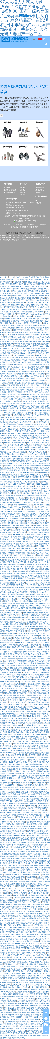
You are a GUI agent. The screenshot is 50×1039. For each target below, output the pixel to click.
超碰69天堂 (24, 695)
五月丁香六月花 (42, 654)
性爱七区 (10, 523)
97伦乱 (30, 856)
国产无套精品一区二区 (27, 516)
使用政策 (7, 224)
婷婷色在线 (16, 369)
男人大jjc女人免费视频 (34, 574)
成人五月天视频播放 (28, 934)
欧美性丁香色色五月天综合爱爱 (17, 721)
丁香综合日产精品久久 (31, 672)
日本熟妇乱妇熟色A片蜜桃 (29, 321)
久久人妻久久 (37, 642)
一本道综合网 (28, 509)
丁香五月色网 (5, 509)
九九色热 (35, 300)
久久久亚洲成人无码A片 (19, 920)
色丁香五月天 (23, 374)
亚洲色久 (36, 335)
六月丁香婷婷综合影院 (28, 682)
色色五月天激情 (12, 293)
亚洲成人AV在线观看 (10, 902)
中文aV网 (36, 348)
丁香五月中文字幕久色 (20, 815)
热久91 (34, 404)
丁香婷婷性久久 (23, 314)
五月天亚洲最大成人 (18, 511)
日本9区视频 (40, 629)
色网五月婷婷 (8, 323)
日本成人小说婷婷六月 (17, 704)
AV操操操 (12, 424)
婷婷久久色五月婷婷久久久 (24, 787)
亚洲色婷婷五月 (28, 668)
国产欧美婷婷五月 (34, 571)
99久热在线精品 (18, 665)
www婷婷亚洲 (11, 856)
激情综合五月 (23, 778)
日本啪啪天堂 (5, 590)
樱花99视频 (35, 325)
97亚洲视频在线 (21, 399)
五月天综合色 (16, 401)
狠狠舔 (19, 679)
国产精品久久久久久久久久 (36, 521)
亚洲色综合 (16, 530)
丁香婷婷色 (36, 957)
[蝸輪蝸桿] (40, 130)
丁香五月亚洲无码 (22, 477)
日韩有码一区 (23, 760)
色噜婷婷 (43, 367)
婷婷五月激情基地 (33, 518)
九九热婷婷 (26, 493)
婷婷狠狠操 (32, 693)
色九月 (8, 606)
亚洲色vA (36, 861)
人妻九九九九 (42, 695)
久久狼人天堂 (22, 633)
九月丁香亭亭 (21, 806)
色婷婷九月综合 (11, 907)
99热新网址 (29, 888)
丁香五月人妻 (7, 493)
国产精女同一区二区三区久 (15, 498)
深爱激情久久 (44, 987)
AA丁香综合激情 (38, 842)
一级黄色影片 (5, 479)
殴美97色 (7, 601)
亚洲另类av (44, 767)
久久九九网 (25, 369)
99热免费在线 (31, 976)
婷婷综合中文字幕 (29, 652)
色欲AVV (35, 636)
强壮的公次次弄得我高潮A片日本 (18, 824)
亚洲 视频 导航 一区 (7, 656)
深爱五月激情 (18, 1010)
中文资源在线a (17, 996)
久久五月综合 (20, 932)
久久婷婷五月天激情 (34, 794)
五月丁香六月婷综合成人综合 (21, 1033)
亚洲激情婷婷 (15, 312)
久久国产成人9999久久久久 (10, 950)
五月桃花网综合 (10, 610)
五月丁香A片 (29, 486)
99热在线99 (35, 886)
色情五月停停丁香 (41, 870)
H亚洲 (33, 507)
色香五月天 (4, 378)
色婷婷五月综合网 (22, 718)
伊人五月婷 (25, 530)
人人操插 (29, 943)
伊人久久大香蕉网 (19, 895)
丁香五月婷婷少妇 (42, 948)
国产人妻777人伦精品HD (18, 833)
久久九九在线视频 (35, 815)
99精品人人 (24, 410)
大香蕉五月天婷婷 (15, 404)
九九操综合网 (35, 645)
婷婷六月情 (11, 548)
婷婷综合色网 (11, 459)
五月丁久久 (38, 302)
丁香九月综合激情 (30, 619)
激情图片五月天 (22, 381)
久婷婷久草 (41, 539)
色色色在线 (16, 438)
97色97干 (20, 447)
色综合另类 (7, 597)
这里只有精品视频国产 (17, 927)
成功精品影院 (26, 309)
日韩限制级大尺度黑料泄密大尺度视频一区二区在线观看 (23, 863)
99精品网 (18, 654)
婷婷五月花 (10, 831)
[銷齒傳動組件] (40, 154)
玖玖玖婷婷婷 (7, 282)
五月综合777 (26, 636)
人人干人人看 (25, 482)
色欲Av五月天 (40, 293)
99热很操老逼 (17, 686)
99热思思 (15, 555)
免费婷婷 (24, 277)
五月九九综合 (11, 1031)
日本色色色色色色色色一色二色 (35, 282)
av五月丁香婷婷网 (42, 578)
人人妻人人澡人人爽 (38, 461)
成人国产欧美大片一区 (22, 739)
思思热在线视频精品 (32, 753)
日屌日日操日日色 (28, 502)
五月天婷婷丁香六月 (26, 293)
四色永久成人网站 (9, 491)
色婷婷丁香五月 (41, 422)
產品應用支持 (39, 187)
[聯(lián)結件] (24, 154)
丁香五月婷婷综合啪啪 (30, 291)
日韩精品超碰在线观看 (11, 482)
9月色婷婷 (28, 564)
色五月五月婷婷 (13, 677)
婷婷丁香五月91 (33, 443)
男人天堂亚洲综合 (15, 351)
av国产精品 (40, 528)
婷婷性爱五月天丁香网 (32, 684)
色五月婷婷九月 (33, 367)
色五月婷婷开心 (31, 932)
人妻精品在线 (15, 479)
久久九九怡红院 (11, 1026)
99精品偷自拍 (14, 695)
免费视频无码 (40, 675)
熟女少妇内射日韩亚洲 (19, 537)
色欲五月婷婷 (39, 387)
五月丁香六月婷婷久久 (41, 943)
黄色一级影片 (25, 737)
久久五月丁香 (12, 507)
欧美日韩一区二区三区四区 (21, 626)
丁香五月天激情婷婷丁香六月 (18, 764)
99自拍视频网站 (16, 725)
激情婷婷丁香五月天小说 (39, 748)
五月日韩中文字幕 (10, 870)
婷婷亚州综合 (30, 665)
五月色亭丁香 (44, 737)
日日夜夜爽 (7, 626)
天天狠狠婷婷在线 (26, 790)
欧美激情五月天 (35, 557)
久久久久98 (16, 985)
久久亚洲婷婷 (17, 1028)
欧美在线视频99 (29, 351)
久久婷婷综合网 (33, 895)
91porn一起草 (25, 353)
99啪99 (40, 971)
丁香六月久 (8, 744)
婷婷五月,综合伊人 (12, 698)
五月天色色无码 (13, 955)
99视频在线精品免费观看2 (9, 854)
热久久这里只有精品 (16, 463)
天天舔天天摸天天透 (18, 969)
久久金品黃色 (32, 771)
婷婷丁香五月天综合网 (14, 567)
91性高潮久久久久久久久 (37, 436)
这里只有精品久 (17, 413)
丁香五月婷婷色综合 (16, 585)
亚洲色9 (25, 691)
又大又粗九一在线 (39, 854)
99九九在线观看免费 (13, 362)
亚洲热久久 (30, 498)
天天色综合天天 (5, 1028)
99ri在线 (18, 431)
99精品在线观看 (16, 509)
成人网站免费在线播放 (15, 594)
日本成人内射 (29, 594)
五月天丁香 (18, 668)
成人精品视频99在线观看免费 (25, 298)
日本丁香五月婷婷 (16, 383)
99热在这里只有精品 (26, 587)
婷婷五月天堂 (23, 284)
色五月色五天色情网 (40, 525)
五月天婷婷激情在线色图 (36, 364)
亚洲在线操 (26, 330)
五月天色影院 (36, 493)
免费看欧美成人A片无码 (35, 511)
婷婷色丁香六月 (28, 415)
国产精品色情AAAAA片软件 (22, 505)
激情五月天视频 (34, 537)
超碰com (15, 980)
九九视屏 (12, 962)
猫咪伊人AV (24, 698)
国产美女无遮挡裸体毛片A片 (10, 647)
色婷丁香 (28, 300)
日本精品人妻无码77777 (32, 489)
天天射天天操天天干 (34, 631)
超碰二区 (39, 502)
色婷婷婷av (21, 610)
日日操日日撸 (43, 755)
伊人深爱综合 (41, 355)
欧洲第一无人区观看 (41, 704)
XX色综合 (21, 902)
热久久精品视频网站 (18, 877)
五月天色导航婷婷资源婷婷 (29, 1019)
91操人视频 (37, 817)
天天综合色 (33, 939)
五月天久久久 (41, 1001)
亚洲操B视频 (20, 449)
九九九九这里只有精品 (19, 360)
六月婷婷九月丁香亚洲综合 (14, 971)
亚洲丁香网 (34, 767)
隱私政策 (19, 224)
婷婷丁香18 (10, 916)
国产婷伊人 (21, 999)
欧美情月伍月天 (41, 516)
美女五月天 (21, 976)
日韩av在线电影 (39, 679)
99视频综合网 (18, 282)
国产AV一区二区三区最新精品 (31, 456)
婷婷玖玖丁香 (12, 397)
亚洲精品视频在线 (33, 562)
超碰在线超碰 (9, 560)
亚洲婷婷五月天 (8, 943)
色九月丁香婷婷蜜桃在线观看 (10, 307)
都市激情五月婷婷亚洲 (8, 989)
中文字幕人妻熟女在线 (22, 344)
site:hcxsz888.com (6, 753)
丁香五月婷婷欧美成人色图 (14, 868)
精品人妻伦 (26, 1012)
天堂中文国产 (25, 569)
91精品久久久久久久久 (23, 861)
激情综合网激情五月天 (19, 576)
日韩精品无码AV (36, 615)
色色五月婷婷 (9, 433)
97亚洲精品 (18, 672)
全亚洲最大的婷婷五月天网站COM (23, 608)
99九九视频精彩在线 (26, 785)
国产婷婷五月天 (21, 911)
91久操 (11, 277)
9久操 (13, 477)
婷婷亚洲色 (26, 323)
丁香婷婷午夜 (26, 470)
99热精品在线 (28, 387)
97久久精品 (22, 429)
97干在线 (3, 808)
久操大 (5, 810)
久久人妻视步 (38, 316)
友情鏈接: (14, 227)
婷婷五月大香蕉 (22, 962)
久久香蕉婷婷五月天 (23, 580)
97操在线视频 (36, 344)
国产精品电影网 (26, 312)
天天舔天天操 (12, 659)
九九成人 (12, 999)
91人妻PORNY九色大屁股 (9, 289)
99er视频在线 (20, 943)
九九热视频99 (5, 426)
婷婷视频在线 (30, 355)
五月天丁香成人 (26, 348)
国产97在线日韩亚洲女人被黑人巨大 (20, 440)
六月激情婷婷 (30, 578)
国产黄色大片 (27, 909)
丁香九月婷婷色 (39, 865)
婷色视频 (35, 468)
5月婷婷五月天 (40, 1010)
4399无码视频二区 (19, 364)
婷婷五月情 (29, 332)
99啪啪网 (43, 472)
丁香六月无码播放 (18, 822)
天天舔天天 (32, 1024)
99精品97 (9, 631)
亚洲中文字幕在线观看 (33, 447)
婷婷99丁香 (18, 613)
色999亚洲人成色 (29, 884)
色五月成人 (17, 493)
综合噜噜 (25, 592)
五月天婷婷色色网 (14, 810)
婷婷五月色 (8, 415)
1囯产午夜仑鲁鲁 (24, 1026)
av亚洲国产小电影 (35, 826)
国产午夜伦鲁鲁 (40, 810)
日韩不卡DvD (5, 757)
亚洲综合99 (4, 702)
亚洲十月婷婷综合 (37, 904)
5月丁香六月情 (12, 760)
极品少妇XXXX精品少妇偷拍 (25, 523)
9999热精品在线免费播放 (27, 659)
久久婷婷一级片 (11, 773)
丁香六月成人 (26, 438)
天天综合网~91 (31, 1008)
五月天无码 (44, 852)
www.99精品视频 (20, 443)
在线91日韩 (37, 413)
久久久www (25, 812)
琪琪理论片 (38, 985)
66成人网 (16, 783)
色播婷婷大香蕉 (33, 911)
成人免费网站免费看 (40, 358)
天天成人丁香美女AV (10, 891)
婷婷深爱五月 (22, 794)
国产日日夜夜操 (25, 544)
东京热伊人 (16, 557)
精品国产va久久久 (28, 362)
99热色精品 (33, 601)
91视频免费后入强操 (11, 417)
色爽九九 (42, 590)
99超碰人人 (21, 583)
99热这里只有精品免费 (37, 374)
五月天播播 (4, 833)
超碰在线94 (22, 495)
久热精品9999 (5, 960)
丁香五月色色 (35, 1012)
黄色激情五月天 (36, 992)
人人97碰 (12, 794)
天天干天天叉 (11, 976)
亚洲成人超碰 (27, 679)
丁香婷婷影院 (20, 1008)
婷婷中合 (6, 408)
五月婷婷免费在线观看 (20, 601)
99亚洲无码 (35, 580)
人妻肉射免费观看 (6, 879)
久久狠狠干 (17, 415)
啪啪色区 (29, 704)
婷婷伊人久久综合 (6, 739)
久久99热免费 (5, 578)
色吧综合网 (40, 801)
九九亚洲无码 (34, 277)
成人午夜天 (12, 325)
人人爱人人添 (21, 1031)
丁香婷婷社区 (7, 1010)
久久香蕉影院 (33, 590)
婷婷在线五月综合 (12, 900)
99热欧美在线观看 (9, 679)
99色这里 (31, 360)
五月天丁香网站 (31, 318)
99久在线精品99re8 (17, 973)
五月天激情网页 (38, 470)
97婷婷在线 (30, 948)
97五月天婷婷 (23, 1022)
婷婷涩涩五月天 (38, 445)
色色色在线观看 (32, 622)
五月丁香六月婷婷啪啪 (29, 479)
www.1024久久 (22, 599)
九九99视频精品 (43, 806)
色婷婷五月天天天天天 (36, 633)
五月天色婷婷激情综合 (14, 884)
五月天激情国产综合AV (24, 335)
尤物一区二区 (39, 897)
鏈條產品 (22, 187)
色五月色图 (25, 557)
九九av (8, 557)
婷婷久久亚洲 (14, 475)
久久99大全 (13, 406)
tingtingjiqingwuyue (14, 691)
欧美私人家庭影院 (26, 390)
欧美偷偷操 (10, 298)
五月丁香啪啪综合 (26, 500)
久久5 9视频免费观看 (23, 468)
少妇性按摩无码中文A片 (40, 916)
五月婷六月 (42, 939)
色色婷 (33, 847)
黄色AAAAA (31, 629)
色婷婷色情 (20, 941)
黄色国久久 (30, 394)
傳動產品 (22, 192)
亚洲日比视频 (12, 838)
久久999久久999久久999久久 (36, 606)
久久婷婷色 (42, 318)
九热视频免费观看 (10, 1022)
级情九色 (44, 518)
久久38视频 (21, 624)
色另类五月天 (32, 773)
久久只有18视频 (24, 711)
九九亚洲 (16, 727)
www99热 (27, 996)
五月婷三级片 (5, 305)
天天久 (27, 339)
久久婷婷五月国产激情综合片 (38, 576)
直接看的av (39, 962)
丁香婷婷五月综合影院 (22, 741)
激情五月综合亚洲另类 (36, 408)
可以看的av (22, 808)
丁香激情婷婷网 (27, 647)
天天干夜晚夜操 (10, 318)
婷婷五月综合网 (24, 838)
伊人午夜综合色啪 (41, 459)
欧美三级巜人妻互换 (7, 911)
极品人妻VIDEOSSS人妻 (27, 796)
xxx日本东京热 (29, 801)
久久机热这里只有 (36, 599)
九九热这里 (25, 748)
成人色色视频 (42, 937)
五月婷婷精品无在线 (30, 700)
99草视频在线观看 (12, 390)
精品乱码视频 (12, 371)
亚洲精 (31, 744)
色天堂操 (38, 923)
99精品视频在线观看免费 (20, 539)
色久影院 (35, 900)
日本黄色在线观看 (40, 790)
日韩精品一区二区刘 (18, 376)
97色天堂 (13, 599)
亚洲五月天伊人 (26, 783)
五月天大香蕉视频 (31, 792)
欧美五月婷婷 (32, 399)
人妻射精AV (16, 748)
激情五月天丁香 (17, 619)
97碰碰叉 (29, 316)
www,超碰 (26, 404)
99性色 (28, 881)
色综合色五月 (34, 920)
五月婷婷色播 (21, 452)
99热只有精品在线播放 (31, 472)
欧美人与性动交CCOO (41, 401)
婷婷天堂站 (7, 987)
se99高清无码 (22, 716)
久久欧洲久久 (33, 661)
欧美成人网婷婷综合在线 (13, 840)
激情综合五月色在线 (11, 525)
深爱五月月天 (21, 532)
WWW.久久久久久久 (7, 992)
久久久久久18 (11, 484)
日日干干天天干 (20, 755)
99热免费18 (25, 987)
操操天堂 (40, 555)
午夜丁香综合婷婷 (20, 1024)
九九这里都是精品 (25, 358)
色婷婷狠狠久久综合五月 (30, 727)
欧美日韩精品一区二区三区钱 (34, 383)
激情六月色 (34, 737)
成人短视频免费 (13, 286)
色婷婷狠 (24, 893)
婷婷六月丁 (15, 966)
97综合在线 (15, 353)
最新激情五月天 (11, 711)
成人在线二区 (23, 891)
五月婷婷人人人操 (29, 654)
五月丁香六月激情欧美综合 (38, 833)
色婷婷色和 (17, 502)
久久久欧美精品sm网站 (24, 707)
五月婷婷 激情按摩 (9, 583)
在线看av (32, 695)
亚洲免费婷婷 (42, 803)
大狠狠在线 (8, 330)
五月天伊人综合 (16, 387)
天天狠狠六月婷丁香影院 (26, 1001)
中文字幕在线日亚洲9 (25, 872)
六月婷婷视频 (34, 721)
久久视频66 (7, 619)
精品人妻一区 (29, 422)
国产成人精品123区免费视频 (13, 994)
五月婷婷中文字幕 (27, 663)
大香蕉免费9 (37, 638)
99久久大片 (13, 778)
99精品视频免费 (30, 971)
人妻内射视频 (15, 858)
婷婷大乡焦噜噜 (31, 803)
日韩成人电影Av (42, 884)
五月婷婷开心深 (41, 449)
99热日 (17, 277)
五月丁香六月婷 (42, 831)
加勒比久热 (44, 305)
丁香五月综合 (15, 348)
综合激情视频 (7, 316)
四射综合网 (7, 686)
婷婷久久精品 (17, 983)
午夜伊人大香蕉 (19, 316)
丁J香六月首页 (11, 436)
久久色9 (44, 378)
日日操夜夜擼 (44, 291)
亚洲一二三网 (5, 923)
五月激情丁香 (22, 693)
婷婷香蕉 (12, 381)
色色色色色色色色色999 (31, 454)
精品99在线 (16, 291)
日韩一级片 (13, 374)
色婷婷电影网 (5, 477)
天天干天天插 (38, 500)
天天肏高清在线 (19, 879)
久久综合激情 (9, 755)
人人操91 (40, 973)
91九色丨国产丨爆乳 (33, 902)
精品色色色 (28, 445)
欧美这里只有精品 (18, 1038)
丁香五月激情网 (38, 312)
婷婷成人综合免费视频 (8, 528)
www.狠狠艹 (12, 776)
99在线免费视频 (11, 284)
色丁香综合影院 (5, 505)
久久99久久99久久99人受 (40, 711)
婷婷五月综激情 (8, 787)
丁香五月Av (35, 339)
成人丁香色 (30, 449)
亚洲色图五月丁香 (27, 675)
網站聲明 (43, 224)
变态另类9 (3, 551)
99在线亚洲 (25, 534)
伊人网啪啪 (40, 296)
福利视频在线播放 (23, 886)
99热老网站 (28, 413)
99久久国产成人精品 (13, 904)
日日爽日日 (16, 534)
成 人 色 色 (41, 966)
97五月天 (46, 302)
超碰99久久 (22, 773)
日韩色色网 (13, 615)
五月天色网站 (43, 399)
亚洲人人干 (34, 514)
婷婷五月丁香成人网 (20, 744)
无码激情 (18, 978)
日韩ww (3, 293)
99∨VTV (44, 716)
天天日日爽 (11, 452)
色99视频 (40, 431)
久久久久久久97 (31, 541)
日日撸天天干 (6, 652)
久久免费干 (24, 702)
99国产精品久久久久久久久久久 (29, 750)
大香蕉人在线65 (9, 622)
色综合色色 (10, 431)
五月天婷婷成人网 (33, 429)
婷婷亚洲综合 (9, 978)
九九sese (20, 489)
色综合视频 (45, 957)
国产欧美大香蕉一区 (34, 1031)
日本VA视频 (14, 518)
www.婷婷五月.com (7, 684)
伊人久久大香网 (25, 957)
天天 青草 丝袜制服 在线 (13, 700)
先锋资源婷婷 (20, 521)
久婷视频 (40, 659)
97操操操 (35, 909)
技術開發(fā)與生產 (10, 190)
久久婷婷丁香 (15, 456)
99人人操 (25, 849)
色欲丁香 (21, 541)
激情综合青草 (35, 838)
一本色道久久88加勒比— (30, 1005)
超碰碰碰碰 (28, 1015)
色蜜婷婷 (15, 771)
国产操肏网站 (34, 698)
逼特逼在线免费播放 (16, 378)
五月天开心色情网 (41, 475)
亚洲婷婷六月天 (33, 337)
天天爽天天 (18, 762)
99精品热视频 (18, 801)
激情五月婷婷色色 (17, 305)
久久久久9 (40, 976)
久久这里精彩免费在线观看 (38, 548)
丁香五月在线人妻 (23, 776)
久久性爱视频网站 (17, 578)
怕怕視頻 (14, 750)
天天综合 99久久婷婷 (41, 856)
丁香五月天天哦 (11, 953)
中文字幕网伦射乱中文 (15, 930)
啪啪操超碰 (21, 670)
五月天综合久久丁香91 (31, 686)
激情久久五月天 (31, 953)
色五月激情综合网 (20, 571)
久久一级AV (19, 422)
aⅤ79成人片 (12, 723)
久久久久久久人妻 (9, 489)
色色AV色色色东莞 (14, 909)
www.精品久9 (5, 537)
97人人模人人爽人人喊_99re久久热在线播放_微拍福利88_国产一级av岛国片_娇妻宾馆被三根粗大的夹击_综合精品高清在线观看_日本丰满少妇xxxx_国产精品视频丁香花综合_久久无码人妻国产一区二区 (25, 238)
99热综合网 (9, 486)
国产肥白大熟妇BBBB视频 (12, 849)
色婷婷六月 (26, 307)
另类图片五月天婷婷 (26, 980)
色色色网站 (15, 321)
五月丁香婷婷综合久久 (28, 555)
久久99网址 (8, 888)
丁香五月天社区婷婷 (32, 941)
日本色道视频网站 (36, 845)
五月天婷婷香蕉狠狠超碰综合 (13, 732)
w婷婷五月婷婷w (6, 897)
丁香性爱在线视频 (9, 564)
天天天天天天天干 (40, 707)
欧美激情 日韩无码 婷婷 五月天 (17, 939)
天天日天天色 (45, 337)
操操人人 (6, 348)
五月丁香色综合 (22, 279)
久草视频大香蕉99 (38, 776)
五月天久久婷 (27, 401)
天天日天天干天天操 (37, 314)
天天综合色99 (22, 337)
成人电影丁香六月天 (7, 521)
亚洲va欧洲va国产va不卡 (21, 847)
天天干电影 (38, 983)
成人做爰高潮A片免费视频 (39, 732)
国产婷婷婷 (16, 987)
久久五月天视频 (40, 452)
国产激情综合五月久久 (24, 946)
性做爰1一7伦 (25, 852)
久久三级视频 (7, 895)
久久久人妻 (13, 826)
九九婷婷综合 (22, 856)
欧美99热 (43, 670)
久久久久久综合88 (21, 560)
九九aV (39, 652)
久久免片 (28, 642)
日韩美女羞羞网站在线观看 (26, 914)
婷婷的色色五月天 (39, 783)
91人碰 (37, 378)
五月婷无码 (10, 422)
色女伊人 (18, 916)
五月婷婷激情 (14, 737)
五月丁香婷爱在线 (20, 829)
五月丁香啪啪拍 (28, 840)
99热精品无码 (31, 973)
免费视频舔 (44, 727)
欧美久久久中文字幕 (7, 946)
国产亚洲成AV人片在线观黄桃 (38, 989)
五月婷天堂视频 (43, 682)
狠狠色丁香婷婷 (36, 328)
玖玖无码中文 (37, 385)
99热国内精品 (35, 799)
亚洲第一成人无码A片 (39, 307)
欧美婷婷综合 (37, 723)
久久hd (15, 918)
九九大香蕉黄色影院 (10, 495)
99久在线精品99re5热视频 (17, 1003)
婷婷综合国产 (11, 845)
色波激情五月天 (18, 640)
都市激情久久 (36, 875)
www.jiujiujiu (21, 989)
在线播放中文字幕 (36, 849)
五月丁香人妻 (19, 753)
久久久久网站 (28, 688)
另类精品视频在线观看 (16, 709)
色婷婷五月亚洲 (5, 771)
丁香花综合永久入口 (36, 778)
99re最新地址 (28, 725)
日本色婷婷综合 (24, 406)
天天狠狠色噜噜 (24, 507)
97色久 (36, 376)
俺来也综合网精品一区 (39, 534)
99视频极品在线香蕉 (13, 937)
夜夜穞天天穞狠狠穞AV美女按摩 (28, 424)
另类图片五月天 (37, 950)
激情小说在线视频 (36, 426)
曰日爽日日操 (19, 486)
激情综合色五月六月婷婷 (16, 394)
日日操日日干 (29, 378)
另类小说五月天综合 (11, 410)
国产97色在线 (37, 438)
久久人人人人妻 (34, 955)
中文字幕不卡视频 (28, 296)
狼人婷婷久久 (5, 730)
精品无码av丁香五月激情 (13, 466)
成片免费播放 (30, 999)
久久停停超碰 (7, 727)
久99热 (28, 610)
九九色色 (29, 302)
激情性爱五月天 (11, 514)
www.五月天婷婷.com (26, 870)
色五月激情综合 (14, 769)
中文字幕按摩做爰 (24, 875)
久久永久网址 (34, 691)
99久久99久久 (18, 888)
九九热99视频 (39, 688)
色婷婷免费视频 (34, 702)
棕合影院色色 (11, 279)
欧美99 (39, 796)
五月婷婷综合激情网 (39, 544)
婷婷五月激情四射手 (27, 475)
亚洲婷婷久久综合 (10, 964)
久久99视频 (34, 987)
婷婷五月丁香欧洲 (9, 337)
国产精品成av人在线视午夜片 (25, 433)
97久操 (37, 440)
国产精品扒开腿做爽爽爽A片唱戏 (30, 371)
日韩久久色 (41, 298)
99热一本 (33, 539)
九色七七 (37, 647)
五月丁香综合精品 (31, 868)
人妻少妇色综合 (19, 355)
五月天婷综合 (21, 622)
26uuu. (2, 939)
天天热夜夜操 (26, 730)
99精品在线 (18, 631)
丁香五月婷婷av (13, 562)
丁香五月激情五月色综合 (16, 865)
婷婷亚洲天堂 (35, 569)
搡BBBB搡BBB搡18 (42, 587)
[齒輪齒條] (24, 130)
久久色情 (9, 668)
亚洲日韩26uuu (22, 548)
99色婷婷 (23, 771)
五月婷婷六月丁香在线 (21, 734)
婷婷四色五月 (26, 950)
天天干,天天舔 (31, 583)
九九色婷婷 (17, 897)
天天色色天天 (15, 367)
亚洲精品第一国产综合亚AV (21, 960)
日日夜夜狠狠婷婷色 (41, 994)
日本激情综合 (42, 964)
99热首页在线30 (10, 693)
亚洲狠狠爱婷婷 (37, 960)
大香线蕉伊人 (34, 381)
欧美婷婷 (6, 456)
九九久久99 (4, 277)
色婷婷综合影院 (37, 741)
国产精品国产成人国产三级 (39, 477)
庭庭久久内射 (45, 443)
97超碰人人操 (30, 819)
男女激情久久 (37, 996)
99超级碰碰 (45, 645)
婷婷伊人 (35, 553)
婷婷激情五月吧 (18, 792)
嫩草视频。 (42, 953)
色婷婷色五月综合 (12, 544)
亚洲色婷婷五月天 (18, 302)
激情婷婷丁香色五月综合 (25, 459)
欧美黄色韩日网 (34, 716)
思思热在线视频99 (6, 344)
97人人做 (17, 470)
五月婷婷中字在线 (22, 992)
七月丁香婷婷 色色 (40, 925)
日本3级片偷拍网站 (7, 1015)
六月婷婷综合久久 (38, 610)
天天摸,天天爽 (33, 1003)
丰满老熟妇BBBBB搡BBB (34, 709)
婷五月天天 (4, 737)
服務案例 (38, 192)
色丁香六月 (4, 404)
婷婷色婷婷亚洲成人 (24, 491)
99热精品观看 (17, 652)
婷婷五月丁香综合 (18, 606)
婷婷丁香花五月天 (10, 385)
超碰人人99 (42, 601)
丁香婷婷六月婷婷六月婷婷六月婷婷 (18, 746)
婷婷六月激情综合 (31, 640)
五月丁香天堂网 (26, 638)
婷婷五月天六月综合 (27, 923)
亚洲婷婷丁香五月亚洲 (17, 948)
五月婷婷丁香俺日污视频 (26, 484)
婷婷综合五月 (44, 746)
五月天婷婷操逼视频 (12, 682)
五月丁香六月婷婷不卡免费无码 (11, 445)
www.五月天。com (36, 346)
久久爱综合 (19, 684)
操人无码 (3, 397)
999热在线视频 (22, 661)
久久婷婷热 (10, 861)
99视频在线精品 (42, 769)
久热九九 (33, 718)
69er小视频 (17, 925)
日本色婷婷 (4, 835)
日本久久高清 (45, 376)
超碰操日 (13, 716)
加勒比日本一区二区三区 (36, 927)
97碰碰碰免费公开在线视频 (28, 397)
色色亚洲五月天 (30, 463)
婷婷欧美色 (4, 999)
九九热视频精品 (13, 852)
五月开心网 (20, 803)
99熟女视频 (16, 296)
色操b (27, 732)
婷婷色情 (37, 332)
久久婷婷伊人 (5, 750)
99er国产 (15, 957)
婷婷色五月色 (26, 842)
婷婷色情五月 (39, 509)
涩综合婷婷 (33, 284)
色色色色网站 (12, 429)
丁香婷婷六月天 (38, 585)
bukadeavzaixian (24, 907)
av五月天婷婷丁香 (10, 346)
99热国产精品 (35, 530)
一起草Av (17, 323)
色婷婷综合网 (12, 808)
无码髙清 (42, 661)
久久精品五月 (35, 406)
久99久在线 (27, 916)
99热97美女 (10, 932)
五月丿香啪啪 (22, 436)
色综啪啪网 (34, 592)
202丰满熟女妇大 (13, 663)
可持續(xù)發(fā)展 (9, 192)
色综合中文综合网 (23, 325)
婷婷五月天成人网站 (42, 980)
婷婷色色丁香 (35, 482)
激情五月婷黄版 (34, 893)
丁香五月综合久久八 (24, 817)
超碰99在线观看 (37, 824)
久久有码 (30, 808)
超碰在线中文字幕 (15, 688)
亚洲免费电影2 (28, 1028)
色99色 (24, 367)
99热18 (32, 891)
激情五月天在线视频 (16, 603)
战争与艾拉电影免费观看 (32, 466)
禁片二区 (10, 571)
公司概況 (7, 187)
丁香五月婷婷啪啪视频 (12, 1005)
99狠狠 (6, 893)
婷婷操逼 (45, 875)
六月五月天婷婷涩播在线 (11, 934)
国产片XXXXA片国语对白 (18, 835)
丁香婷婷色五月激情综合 (20, 426)
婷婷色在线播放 (28, 551)
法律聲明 (31, 224)
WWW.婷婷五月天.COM (26, 528)
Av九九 (27, 305)
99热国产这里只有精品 (23, 553)
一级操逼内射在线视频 (28, 289)
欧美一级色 (16, 675)
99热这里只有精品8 (42, 394)
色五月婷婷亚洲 (42, 507)
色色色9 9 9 (8, 443)
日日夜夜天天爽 (5, 983)
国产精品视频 (43, 640)
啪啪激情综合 (41, 546)
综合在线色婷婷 (38, 946)
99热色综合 (39, 551)
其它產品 (22, 194)
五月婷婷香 (15, 923)
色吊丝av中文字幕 (31, 603)
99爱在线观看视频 (33, 969)
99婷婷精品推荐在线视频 (21, 461)
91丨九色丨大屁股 (6, 741)
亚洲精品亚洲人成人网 (41, 1015)
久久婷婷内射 (35, 812)
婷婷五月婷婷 (25, 767)
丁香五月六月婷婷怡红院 (27, 964)
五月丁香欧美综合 (6, 1024)
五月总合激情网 (8, 399)
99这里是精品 (11, 624)
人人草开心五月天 (42, 819)
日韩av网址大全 (25, 677)
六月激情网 (41, 762)
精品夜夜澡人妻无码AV (18, 408)
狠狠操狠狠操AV (26, 854)
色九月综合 (15, 1019)
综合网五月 (7, 815)
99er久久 (29, 376)
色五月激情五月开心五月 (11, 842)
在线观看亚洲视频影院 (28, 714)
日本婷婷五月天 (5, 822)
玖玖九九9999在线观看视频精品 (14, 629)
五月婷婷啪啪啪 (24, 615)
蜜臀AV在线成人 (36, 907)
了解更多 (38, 203)
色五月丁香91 (32, 755)
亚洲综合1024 (8, 762)
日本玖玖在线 (12, 645)
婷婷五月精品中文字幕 (28, 966)
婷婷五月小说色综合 (7, 580)
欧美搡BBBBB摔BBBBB (19, 1017)
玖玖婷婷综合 (15, 893)
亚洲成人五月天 (24, 645)
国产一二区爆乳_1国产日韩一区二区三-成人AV (28, 392)
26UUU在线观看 (6, 918)
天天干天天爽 (14, 702)
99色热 (21, 332)
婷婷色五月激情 (24, 514)
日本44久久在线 (28, 810)
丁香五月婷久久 (36, 323)
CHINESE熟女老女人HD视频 (10, 636)
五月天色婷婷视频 (37, 1026)
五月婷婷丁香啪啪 (9, 1035)
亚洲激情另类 (34, 1022)
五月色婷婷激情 (5, 996)
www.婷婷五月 (5, 748)
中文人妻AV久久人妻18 (28, 286)
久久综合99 (21, 574)
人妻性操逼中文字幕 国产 (38, 1017)
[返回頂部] (45, 1031)
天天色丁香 (38, 390)
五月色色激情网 (25, 900)
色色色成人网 (12, 541)
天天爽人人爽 (11, 532)
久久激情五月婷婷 (13, 328)
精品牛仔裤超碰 (13, 767)
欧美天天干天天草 (29, 762)
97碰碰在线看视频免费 (33, 930)
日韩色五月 (17, 330)
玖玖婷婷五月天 (5, 461)
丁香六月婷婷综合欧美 (35, 532)
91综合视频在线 (11, 796)
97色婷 (29, 723)
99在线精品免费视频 (36, 560)
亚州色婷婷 (9, 881)
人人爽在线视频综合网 (39, 739)
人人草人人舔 (42, 286)
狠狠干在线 (35, 305)
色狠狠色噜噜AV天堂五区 (9, 714)
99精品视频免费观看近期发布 (32, 858)
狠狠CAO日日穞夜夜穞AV (31, 978)
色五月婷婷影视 (43, 877)
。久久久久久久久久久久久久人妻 (19, 780)
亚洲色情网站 (40, 663)
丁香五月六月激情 (12, 790)
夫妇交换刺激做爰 (36, 764)
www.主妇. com (27, 985)
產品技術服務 (39, 190)
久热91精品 (21, 318)
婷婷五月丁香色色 (32, 670)
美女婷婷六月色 (28, 897)
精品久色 (29, 865)
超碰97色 (3, 507)
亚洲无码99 (45, 424)
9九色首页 (42, 773)
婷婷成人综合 (27, 925)
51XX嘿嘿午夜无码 (28, 769)
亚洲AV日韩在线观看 (7, 707)
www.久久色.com (26, 525)
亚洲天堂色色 (14, 500)
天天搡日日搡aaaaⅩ (29, 937)
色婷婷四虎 (7, 1038)
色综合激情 (21, 723)
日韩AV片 (22, 518)
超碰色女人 (40, 362)
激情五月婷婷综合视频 (41, 505)
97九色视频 (24, 955)
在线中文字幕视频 (23, 845)
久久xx (45, 502)
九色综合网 (17, 1012)
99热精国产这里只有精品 (32, 567)
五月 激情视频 (22, 1035)
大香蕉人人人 (7, 355)
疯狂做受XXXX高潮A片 (8, 872)
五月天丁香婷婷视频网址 (40, 734)
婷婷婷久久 (7, 980)
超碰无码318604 (10, 633)
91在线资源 (25, 328)
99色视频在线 (31, 877)
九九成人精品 (37, 677)
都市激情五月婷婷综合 (8, 642)
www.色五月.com (6, 734)
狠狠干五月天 (19, 300)
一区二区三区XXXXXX (14, 472)
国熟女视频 (44, 909)
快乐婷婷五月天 (32, 757)
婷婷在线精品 (9, 1008)
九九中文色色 (5, 877)
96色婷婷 (20, 564)
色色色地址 (35, 852)
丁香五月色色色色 (34, 617)
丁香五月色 (4, 769)
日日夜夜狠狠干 (32, 624)
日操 (24, 631)
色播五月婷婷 (36, 330)
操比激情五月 (32, 597)
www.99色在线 (31, 879)
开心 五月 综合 (9, 335)
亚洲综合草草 (42, 693)
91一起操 (21, 953)
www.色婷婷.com (10, 875)
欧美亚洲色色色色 (24, 385)
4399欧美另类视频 (15, 551)
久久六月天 (29, 994)
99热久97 (28, 585)
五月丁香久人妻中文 (37, 369)
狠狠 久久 (3, 339)
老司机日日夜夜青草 (18, 757)
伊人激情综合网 (38, 564)
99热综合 (30, 452)
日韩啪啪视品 (23, 346)
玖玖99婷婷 (11, 803)
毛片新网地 (32, 1035)
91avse (41, 592)
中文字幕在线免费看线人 (37, 835)
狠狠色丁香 (11, 574)
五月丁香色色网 (10, 661)
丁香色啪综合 (5, 858)
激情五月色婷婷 (41, 351)
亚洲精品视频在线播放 (16, 339)
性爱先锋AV (44, 920)
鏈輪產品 (22, 190)
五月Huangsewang (35, 410)
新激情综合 (10, 654)
